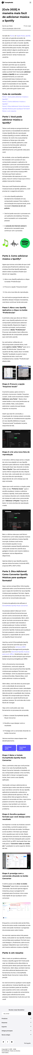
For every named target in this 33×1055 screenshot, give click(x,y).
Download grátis (8, 748)
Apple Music (21, 36)
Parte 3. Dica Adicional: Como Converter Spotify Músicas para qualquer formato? (16, 107)
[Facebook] (7, 1042)
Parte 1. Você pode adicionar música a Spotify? (15, 98)
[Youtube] (12, 1042)
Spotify (28, 36)
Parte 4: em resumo (9, 111)
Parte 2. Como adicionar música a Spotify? (13, 103)
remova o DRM (20, 647)
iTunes (12, 36)
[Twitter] (3, 1042)
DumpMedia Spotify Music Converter (15, 605)
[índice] (7, 2)
